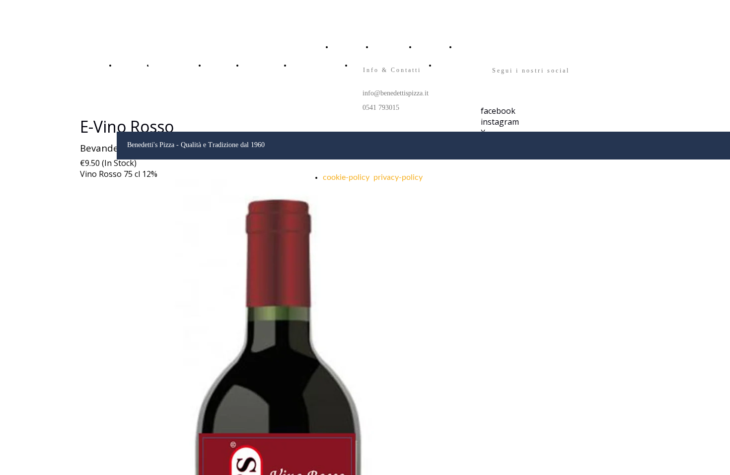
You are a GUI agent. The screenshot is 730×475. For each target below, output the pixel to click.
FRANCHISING (311, 65)
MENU (425, 46)
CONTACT (470, 46)
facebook (498, 110)
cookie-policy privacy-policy (373, 177)
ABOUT (383, 46)
